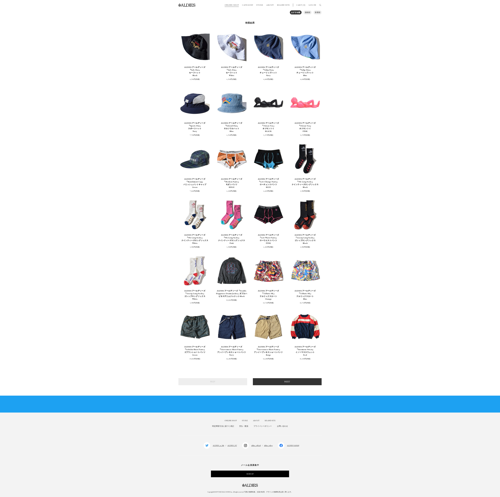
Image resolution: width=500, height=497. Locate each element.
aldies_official (256, 445)
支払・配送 (243, 426)
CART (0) (300, 5)
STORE (259, 5)
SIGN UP (250, 474)
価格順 (307, 12)
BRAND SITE (283, 5)
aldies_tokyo (268, 445)
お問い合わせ (282, 426)
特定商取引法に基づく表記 (223, 426)
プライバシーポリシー (263, 426)
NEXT (287, 381)
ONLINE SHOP (232, 5)
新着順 (317, 12)
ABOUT (270, 5)
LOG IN (312, 5)
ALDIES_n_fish (218, 445)
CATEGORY (247, 5)
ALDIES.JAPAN (293, 445)
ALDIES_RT (232, 445)
